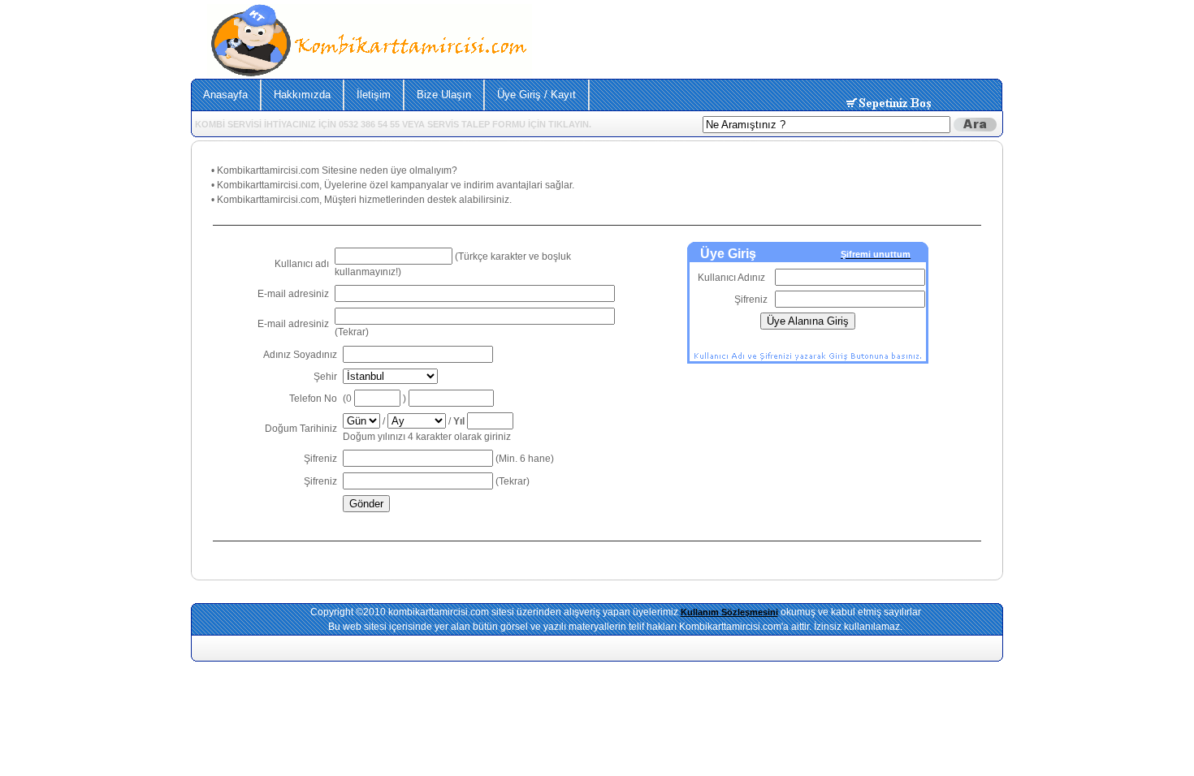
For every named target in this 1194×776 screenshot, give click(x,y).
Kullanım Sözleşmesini (729, 612)
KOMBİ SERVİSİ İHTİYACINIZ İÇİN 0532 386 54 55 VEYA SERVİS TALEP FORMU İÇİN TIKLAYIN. (393, 124)
